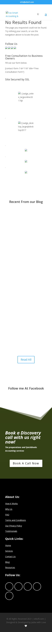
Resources (10, 567)
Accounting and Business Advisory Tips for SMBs (21, 218)
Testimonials (11, 531)
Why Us (8, 509)
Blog (7, 562)
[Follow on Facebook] (9, 586)
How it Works (11, 503)
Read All (26, 360)
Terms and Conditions (15, 520)
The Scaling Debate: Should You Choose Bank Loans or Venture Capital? (25, 310)
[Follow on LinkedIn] (28, 586)
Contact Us (10, 556)
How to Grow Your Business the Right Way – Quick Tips (25, 264)
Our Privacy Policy (13, 525)
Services (9, 551)
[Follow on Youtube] (9, 596)
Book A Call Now (26, 463)
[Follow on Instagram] (37, 586)
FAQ (7, 514)
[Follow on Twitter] (18, 586)
